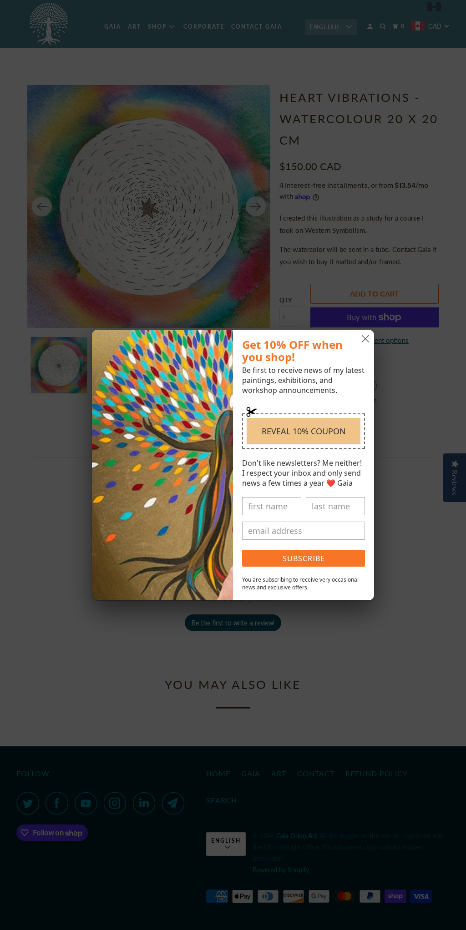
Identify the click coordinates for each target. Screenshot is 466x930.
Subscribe (304, 558)
